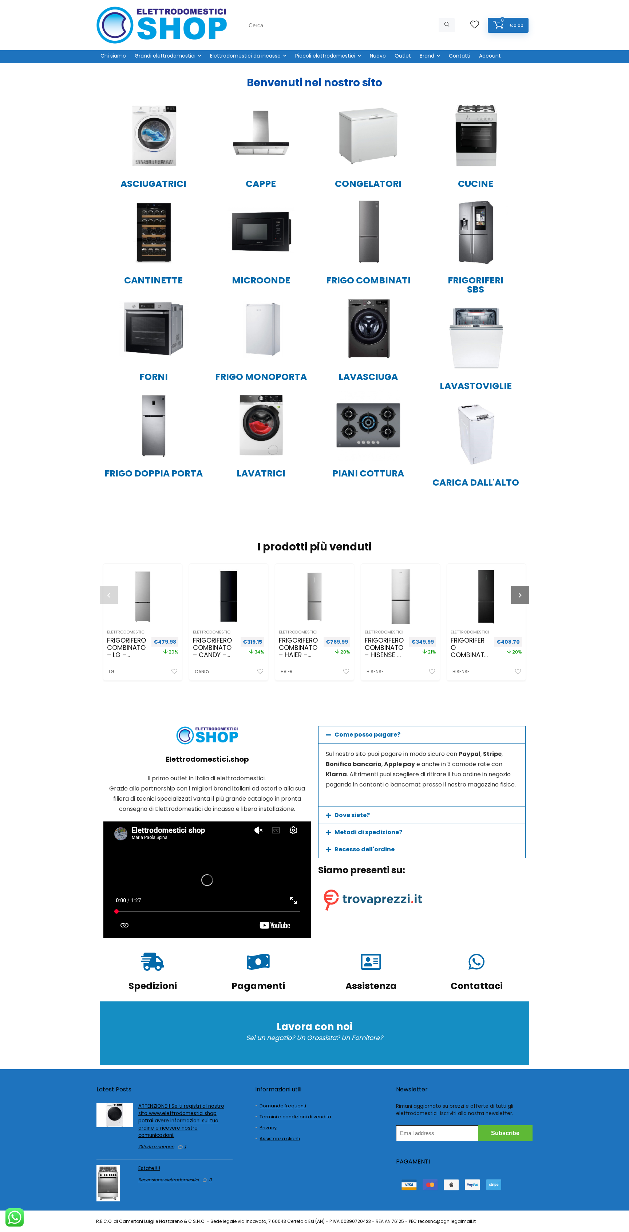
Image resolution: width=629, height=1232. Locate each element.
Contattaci (477, 986)
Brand (427, 55)
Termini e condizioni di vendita (295, 1116)
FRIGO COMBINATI (368, 280)
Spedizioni (152, 986)
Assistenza (371, 986)
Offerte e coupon (156, 1146)
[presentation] (109, 595)
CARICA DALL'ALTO (475, 482)
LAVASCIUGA (368, 376)
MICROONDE (261, 280)
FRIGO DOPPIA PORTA (153, 473)
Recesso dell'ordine (365, 849)
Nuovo (378, 55)
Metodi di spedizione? (368, 832)
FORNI (153, 376)
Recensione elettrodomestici (168, 1180)
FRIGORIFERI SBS (475, 285)
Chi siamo (113, 55)
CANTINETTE (153, 280)
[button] (422, 734)
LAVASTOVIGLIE (476, 386)
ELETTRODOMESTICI (126, 632)
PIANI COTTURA (368, 473)
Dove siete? (352, 815)
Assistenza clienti (280, 1138)
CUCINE (475, 183)
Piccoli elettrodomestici (325, 55)
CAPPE (261, 183)
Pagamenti (258, 986)
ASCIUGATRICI (153, 183)
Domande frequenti (283, 1105)
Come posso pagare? (367, 734)
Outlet (403, 55)
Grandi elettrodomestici (165, 55)
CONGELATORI (368, 183)
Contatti (459, 55)
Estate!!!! (149, 1168)
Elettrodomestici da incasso (245, 55)
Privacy (268, 1127)
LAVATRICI (261, 473)
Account (490, 55)
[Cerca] (447, 25)
